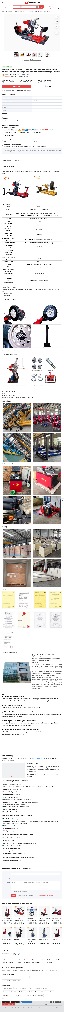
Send (13, 895)
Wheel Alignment (18, 977)
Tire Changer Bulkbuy (38, 995)
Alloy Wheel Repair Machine (23, 962)
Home (3, 11)
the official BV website (37, 758)
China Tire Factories (7, 988)
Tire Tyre (31, 988)
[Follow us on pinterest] (60, 1002)
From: (8, 874)
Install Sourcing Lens (9, 1004)
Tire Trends (26, 995)
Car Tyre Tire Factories (41, 988)
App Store (5, 1002)
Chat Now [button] (48, 86)
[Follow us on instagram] (56, 1002)
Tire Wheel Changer (7, 995)
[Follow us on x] (53, 1002)
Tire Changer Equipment (34, 992)
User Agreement (40, 1007)
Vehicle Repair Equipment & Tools (34, 11)
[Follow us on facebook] (51, 1002)
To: (9, 878)
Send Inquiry (16, 86)
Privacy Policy (56, 1007)
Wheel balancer (51, 957)
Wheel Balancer (23, 819)
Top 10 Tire (18, 995)
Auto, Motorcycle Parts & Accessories (15, 11)
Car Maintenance (6, 957)
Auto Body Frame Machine (8, 962)
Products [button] (16, 7)
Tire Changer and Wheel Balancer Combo (54, 960)
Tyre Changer (47, 11)
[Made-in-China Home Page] (32, 2)
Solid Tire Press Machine (38, 960)
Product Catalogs (23, 954)
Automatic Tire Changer (37, 977)
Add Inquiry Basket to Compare (32, 60)
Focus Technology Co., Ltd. (21, 1007)
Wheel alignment (21, 960)
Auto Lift (30, 819)
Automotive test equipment (23, 957)
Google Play (15, 1002)
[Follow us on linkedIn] (46, 1004)
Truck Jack (49, 962)
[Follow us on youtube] (58, 1002)
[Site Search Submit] (41, 7)
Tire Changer (15, 819)
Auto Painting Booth (37, 962)
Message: (8, 882)
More (3, 998)
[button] (2, 2)
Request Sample (28, 90)
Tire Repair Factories (21, 988)
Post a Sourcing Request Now (45, 895)
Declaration (48, 1007)
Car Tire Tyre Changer (49, 992)
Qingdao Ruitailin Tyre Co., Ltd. (12, 74)
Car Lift (3, 960)
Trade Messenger (26, 1002)
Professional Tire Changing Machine (11, 980)
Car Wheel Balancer (51, 977)
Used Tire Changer (21, 992)
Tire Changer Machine (8, 992)
